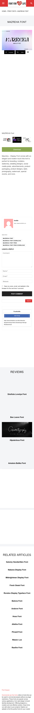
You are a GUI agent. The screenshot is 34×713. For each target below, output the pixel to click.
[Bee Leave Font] (17, 406)
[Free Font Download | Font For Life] (17, 3)
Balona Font (17, 601)
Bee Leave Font (17, 417)
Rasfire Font (17, 647)
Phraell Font (17, 632)
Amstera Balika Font (17, 463)
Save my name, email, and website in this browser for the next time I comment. (15, 287)
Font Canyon (6, 690)
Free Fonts (11, 11)
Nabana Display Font (17, 569)
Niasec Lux (17, 639)
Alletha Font (17, 624)
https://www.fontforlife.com (20, 223)
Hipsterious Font (17, 440)
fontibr (16, 221)
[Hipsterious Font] (17, 429)
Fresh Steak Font (17, 585)
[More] (28, 52)
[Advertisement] (17, 75)
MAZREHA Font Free (10, 243)
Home (4, 11)
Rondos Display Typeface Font (17, 593)
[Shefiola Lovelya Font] (17, 383)
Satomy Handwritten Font (17, 562)
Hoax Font (17, 616)
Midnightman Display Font (17, 577)
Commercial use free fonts (10, 695)
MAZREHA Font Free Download (14, 245)
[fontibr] (8, 223)
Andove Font (17, 608)
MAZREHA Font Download (12, 240)
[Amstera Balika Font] (17, 452)
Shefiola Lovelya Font (17, 394)
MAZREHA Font (8, 238)
